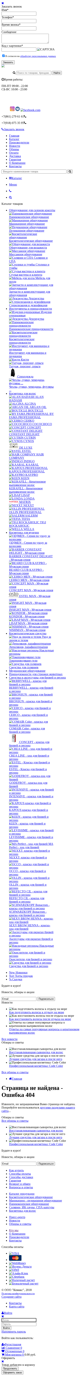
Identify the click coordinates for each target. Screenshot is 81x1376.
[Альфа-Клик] (18, 1273)
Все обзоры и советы (15, 1072)
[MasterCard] (15, 1259)
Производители (19, 142)
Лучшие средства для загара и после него (35, 1059)
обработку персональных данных (38, 56)
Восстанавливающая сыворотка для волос (36, 1052)
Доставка (15, 156)
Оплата (13, 152)
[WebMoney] (17, 1263)
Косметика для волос (22, 393)
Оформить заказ (12, 1372)
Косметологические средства (27, 633)
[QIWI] (14, 1270)
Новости (14, 145)
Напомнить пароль (14, 1331)
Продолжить (10, 1368)
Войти (6, 1328)
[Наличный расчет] (22, 1280)
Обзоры (14, 149)
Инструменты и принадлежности (30, 308)
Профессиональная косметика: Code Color (36, 1065)
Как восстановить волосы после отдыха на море (40, 1019)
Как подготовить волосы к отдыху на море (36, 1012)
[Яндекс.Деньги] (20, 1266)
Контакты (15, 166)
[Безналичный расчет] (23, 1283)
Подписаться (46, 998)
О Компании (17, 162)
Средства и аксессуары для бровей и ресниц (37, 677)
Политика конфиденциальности (18, 1293)
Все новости (10, 1039)
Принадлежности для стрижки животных (36, 674)
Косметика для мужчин (24, 532)
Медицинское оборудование (27, 670)
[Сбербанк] (16, 1276)
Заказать (8, 62)
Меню (13, 184)
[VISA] (14, 1253)
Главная (14, 135)
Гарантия (15, 159)
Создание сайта (11, 1296)
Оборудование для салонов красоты (32, 210)
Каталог (14, 139)
